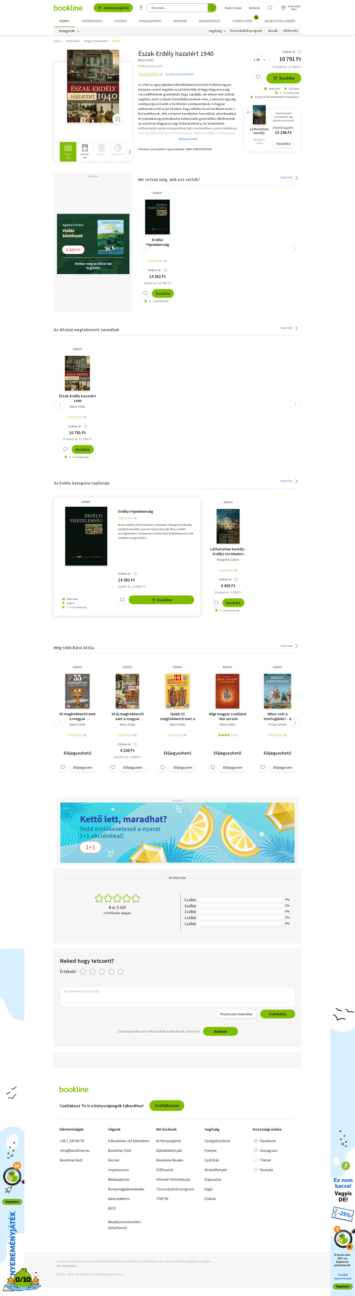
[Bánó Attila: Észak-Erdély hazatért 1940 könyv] (93, 86)
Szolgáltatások (217, 1140)
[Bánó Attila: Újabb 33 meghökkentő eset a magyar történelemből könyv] (177, 691)
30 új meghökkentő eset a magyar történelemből (127, 716)
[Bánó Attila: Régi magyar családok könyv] (227, 691)
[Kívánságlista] (270, 7)
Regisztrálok (233, 8)
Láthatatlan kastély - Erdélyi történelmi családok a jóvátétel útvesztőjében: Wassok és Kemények (228, 551)
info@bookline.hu (74, 1150)
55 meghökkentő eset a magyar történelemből (77, 716)
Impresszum (118, 1169)
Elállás (210, 1198)
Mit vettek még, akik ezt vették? (169, 179)
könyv (157, 193)
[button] (129, 152)
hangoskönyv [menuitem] (150, 21)
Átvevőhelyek (216, 1169)
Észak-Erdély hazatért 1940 (77, 398)
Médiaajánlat (118, 1179)
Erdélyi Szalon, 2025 (150, 66)
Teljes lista (286, 177)
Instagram (268, 1150)
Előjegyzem (82, 767)
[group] (68, 152)
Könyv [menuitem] (64, 21)
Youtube (266, 1169)
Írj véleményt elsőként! (180, 74)
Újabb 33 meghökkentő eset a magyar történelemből (177, 716)
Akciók (273, 31)
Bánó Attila (77, 406)
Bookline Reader (170, 1160)
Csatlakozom (167, 1105)
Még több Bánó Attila (74, 647)
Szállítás (212, 1160)
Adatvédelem (119, 1198)
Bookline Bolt (71, 1160)
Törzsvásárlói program (246, 31)
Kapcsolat (213, 1179)
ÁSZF (112, 1208)
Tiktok (265, 1160)
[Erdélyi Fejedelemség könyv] (157, 217)
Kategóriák (67, 31)
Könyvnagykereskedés (126, 1189)
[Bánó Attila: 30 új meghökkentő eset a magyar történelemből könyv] (127, 691)
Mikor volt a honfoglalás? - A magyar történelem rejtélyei (277, 716)
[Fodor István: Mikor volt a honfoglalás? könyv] (277, 691)
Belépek (254, 8)
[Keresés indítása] (212, 7)
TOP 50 (162, 1198)
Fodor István (278, 724)
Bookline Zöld (119, 1150)
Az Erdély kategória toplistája (81, 483)
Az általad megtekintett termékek (86, 329)
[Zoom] (117, 119)
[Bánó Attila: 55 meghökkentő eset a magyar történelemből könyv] (77, 691)
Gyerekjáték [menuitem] (245, 19)
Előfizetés (291, 31)
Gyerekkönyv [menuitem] (92, 21)
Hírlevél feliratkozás (173, 1179)
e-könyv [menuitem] (120, 21)
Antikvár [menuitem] (180, 21)
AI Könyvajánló (116, 7)
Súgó (209, 1189)
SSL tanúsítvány (67, 1266)
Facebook (268, 1140)
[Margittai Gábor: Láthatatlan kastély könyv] (228, 526)
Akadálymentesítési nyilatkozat (124, 1224)
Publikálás (277, 1014)
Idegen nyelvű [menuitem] (209, 21)
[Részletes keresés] (141, 7)
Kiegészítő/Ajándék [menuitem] (280, 21)
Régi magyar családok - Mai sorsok (227, 716)
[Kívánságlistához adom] (258, 77)
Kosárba (286, 78)
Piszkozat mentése (236, 1014)
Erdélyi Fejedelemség (157, 242)
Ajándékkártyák (169, 1150)
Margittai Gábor (228, 559)
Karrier (114, 1160)
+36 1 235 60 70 (72, 1140)
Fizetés (211, 1150)
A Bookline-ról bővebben (128, 1140)
